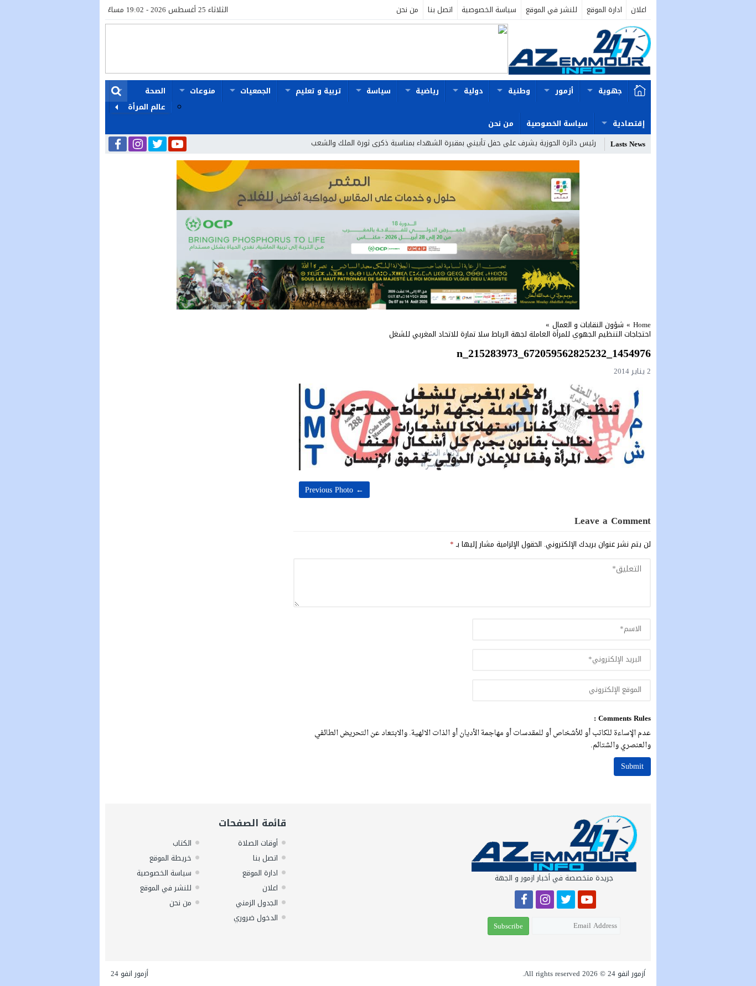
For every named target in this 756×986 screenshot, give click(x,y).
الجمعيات (255, 91)
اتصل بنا (440, 10)
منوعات (202, 91)
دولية (473, 91)
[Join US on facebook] (117, 145)
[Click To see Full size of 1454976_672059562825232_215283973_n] (472, 427)
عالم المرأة (146, 107)
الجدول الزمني (257, 903)
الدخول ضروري (256, 918)
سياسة (378, 91)
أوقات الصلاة (258, 843)
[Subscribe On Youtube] (177, 145)
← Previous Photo (334, 489)
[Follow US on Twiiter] (157, 145)
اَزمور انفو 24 (626, 973)
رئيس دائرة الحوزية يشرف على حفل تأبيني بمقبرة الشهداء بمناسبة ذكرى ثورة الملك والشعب (453, 143)
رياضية (427, 91)
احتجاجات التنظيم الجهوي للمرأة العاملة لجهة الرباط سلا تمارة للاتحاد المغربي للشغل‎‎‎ (520, 334)
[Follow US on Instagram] (137, 145)
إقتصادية (629, 123)
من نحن (407, 10)
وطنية (519, 91)
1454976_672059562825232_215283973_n (554, 353)
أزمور (564, 91)
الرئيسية (640, 91)
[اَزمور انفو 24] (579, 50)
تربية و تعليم (318, 91)
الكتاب (182, 843)
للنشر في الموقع (551, 10)
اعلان (638, 10)
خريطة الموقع (170, 858)
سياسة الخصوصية (489, 10)
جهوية (610, 91)
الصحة (155, 91)
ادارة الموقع (604, 10)
